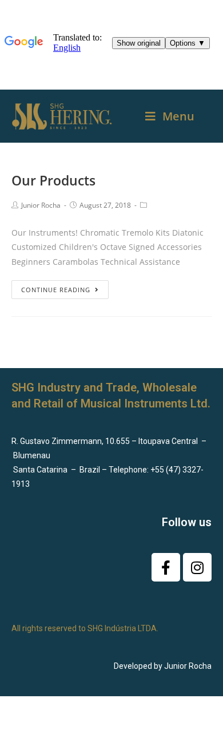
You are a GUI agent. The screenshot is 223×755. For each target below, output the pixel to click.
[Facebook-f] (166, 567)
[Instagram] (197, 567)
